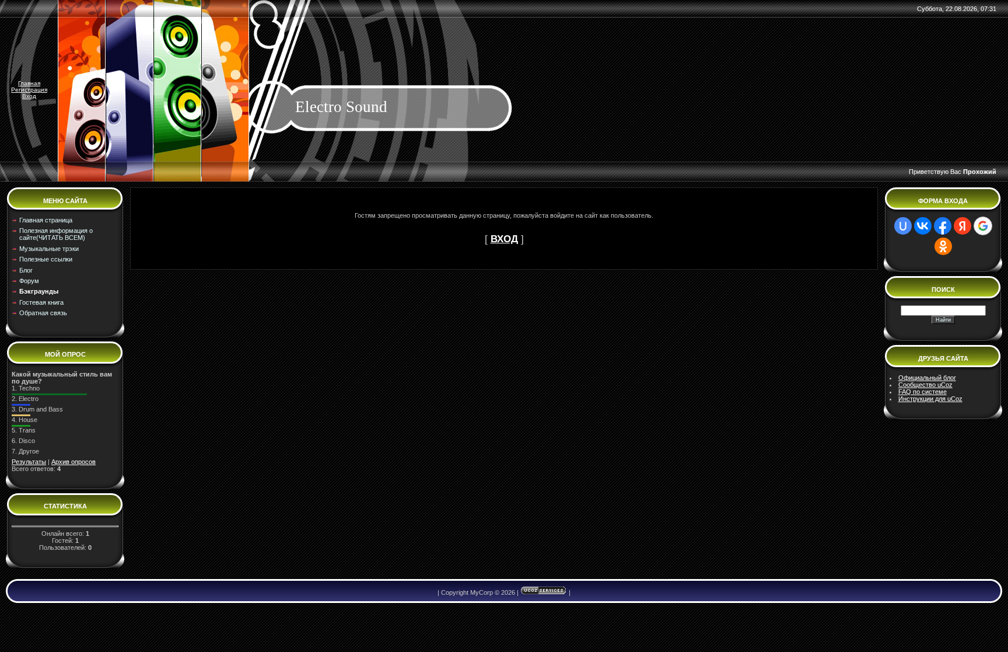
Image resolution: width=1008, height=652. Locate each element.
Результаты (29, 461)
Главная (29, 83)
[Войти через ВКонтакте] (923, 226)
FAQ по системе (922, 391)
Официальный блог (927, 377)
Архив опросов (73, 461)
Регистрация (29, 89)
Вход (29, 96)
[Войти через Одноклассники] (943, 246)
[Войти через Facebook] (942, 226)
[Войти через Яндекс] (962, 226)
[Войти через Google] (983, 226)
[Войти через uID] (903, 226)
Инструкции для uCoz (930, 398)
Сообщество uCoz (925, 384)
